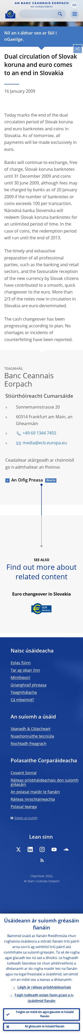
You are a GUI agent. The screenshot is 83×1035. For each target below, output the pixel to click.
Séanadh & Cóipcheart (30, 729)
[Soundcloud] (66, 849)
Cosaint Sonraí (24, 773)
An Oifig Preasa (27, 480)
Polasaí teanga (24, 807)
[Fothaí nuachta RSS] (42, 860)
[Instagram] (42, 849)
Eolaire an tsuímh (25, 818)
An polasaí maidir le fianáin (35, 792)
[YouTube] (54, 849)
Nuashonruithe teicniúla (32, 736)
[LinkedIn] (30, 849)
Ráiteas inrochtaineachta (33, 799)
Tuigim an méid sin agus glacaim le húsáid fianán (45, 1014)
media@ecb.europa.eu (45, 443)
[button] (74, 5)
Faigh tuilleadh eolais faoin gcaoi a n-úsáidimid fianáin (44, 998)
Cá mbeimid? (22, 700)
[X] (18, 849)
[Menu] (74, 14)
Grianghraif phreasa (28, 685)
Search (60, 14)
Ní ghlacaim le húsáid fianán (44, 1026)
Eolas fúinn (21, 663)
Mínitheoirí (20, 678)
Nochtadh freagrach (28, 744)
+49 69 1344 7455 (39, 433)
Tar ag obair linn (25, 670)
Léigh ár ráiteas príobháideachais (44, 987)
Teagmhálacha (24, 693)
